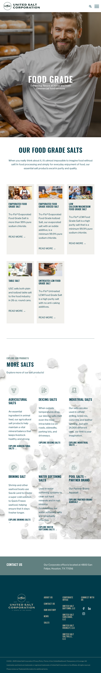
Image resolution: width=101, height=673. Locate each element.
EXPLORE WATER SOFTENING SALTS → (48, 528)
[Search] (89, 6)
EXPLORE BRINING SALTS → (20, 521)
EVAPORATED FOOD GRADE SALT (18, 205)
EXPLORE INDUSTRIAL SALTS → (78, 444)
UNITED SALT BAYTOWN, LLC (68, 607)
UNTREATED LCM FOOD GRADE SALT (49, 282)
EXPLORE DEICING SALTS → (49, 444)
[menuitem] (89, 6)
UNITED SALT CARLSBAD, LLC (68, 617)
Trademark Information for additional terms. (33, 669)
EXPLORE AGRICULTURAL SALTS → (20, 447)
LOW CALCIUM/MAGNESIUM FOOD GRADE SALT (79, 206)
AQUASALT (73, 502)
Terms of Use (48, 661)
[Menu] (95, 6)
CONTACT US (14, 564)
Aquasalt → (75, 492)
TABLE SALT (14, 280)
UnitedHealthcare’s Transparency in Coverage (69, 661)
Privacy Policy (38, 661)
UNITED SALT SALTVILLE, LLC (68, 636)
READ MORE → (17, 236)
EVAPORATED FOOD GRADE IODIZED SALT (49, 205)
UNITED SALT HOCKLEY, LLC (68, 626)
